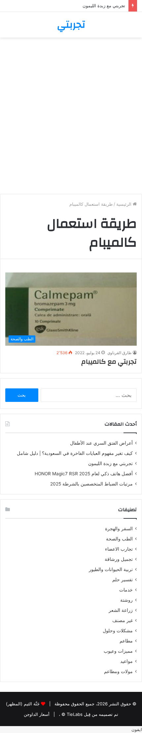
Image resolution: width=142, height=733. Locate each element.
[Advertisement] (71, 118)
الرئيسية (124, 204)
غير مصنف (122, 620)
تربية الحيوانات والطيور (111, 569)
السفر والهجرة (119, 528)
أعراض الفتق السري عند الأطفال (101, 443)
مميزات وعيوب (118, 651)
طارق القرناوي (119, 352)
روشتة (126, 600)
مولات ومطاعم (118, 671)
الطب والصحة (119, 538)
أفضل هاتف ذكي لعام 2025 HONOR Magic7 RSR (84, 473)
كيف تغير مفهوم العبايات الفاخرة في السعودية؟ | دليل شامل (73, 453)
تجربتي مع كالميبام (109, 361)
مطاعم (126, 640)
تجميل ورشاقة (119, 559)
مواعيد (126, 661)
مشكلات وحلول (118, 630)
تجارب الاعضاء (119, 549)
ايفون (136, 729)
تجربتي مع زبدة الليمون (104, 5)
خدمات (126, 589)
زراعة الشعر (121, 610)
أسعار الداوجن (37, 714)
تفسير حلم (122, 579)
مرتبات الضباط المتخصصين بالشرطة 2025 (91, 483)
